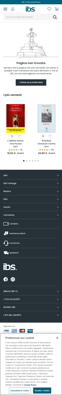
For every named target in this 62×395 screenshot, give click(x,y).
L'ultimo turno (15, 140)
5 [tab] (35, 161)
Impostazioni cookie (20, 390)
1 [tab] (23, 161)
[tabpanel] (15, 128)
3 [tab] (29, 161)
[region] (31, 364)
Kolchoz (46, 140)
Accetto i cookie (42, 390)
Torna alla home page (31, 82)
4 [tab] (32, 161)
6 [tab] (38, 161)
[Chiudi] (57, 338)
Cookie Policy (30, 384)
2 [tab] (26, 161)
